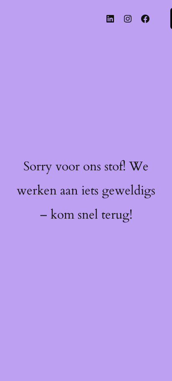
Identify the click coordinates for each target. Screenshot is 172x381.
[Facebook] (145, 19)
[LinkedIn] (110, 19)
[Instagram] (128, 19)
